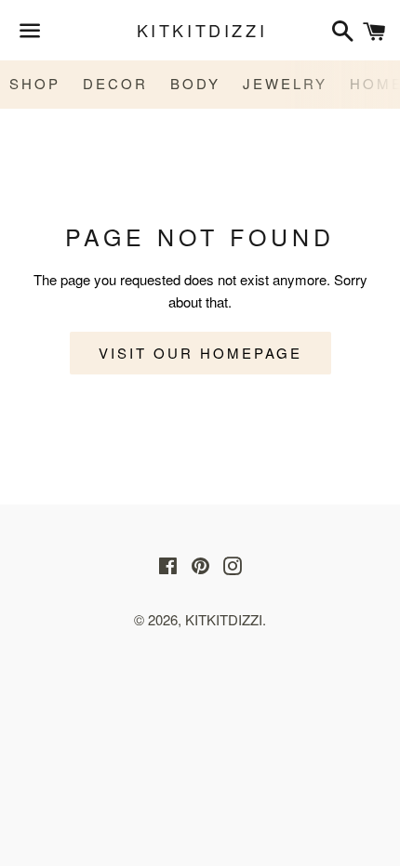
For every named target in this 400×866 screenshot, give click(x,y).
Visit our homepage (200, 352)
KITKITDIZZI (200, 30)
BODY (195, 83)
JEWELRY (285, 83)
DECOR (115, 83)
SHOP (34, 83)
